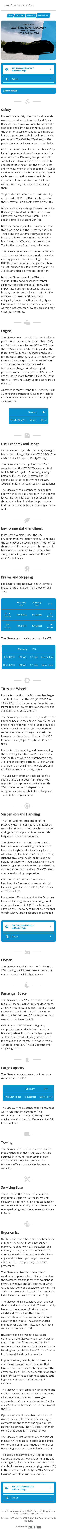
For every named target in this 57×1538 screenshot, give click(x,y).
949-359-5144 (36, 1513)
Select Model (19, 15)
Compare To (31, 15)
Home (10, 15)
